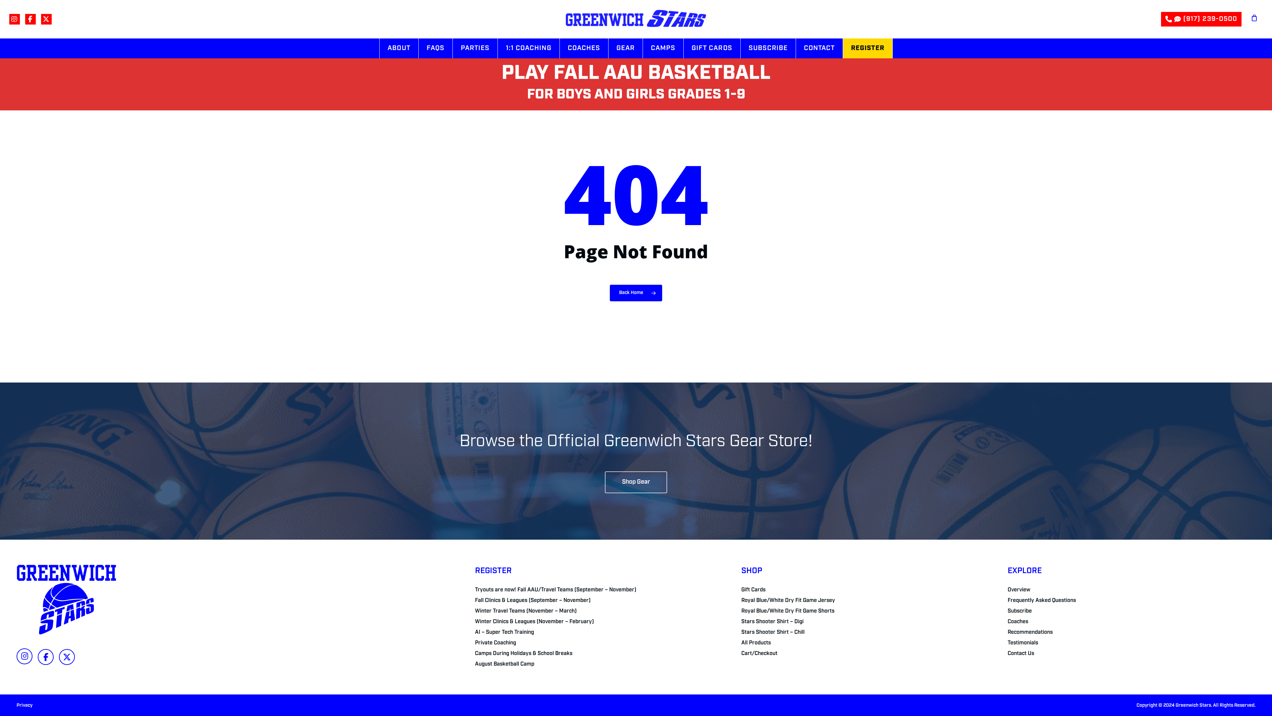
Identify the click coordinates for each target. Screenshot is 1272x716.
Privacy (24, 705)
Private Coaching (495, 643)
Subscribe (1020, 611)
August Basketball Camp (504, 664)
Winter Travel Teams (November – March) (526, 611)
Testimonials (1023, 643)
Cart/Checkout (759, 653)
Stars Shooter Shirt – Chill (773, 632)
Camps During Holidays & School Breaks (523, 653)
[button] (636, 482)
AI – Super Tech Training (504, 632)
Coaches (1018, 622)
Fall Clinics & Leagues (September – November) (533, 600)
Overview (1019, 590)
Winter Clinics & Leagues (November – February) (534, 622)
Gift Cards (753, 590)
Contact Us (1021, 653)
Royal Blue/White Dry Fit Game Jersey (788, 600)
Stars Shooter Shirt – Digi (772, 622)
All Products (756, 643)
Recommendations (1030, 632)
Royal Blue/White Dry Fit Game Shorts (787, 611)
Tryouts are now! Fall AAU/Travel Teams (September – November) (555, 590)
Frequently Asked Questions (1042, 600)
